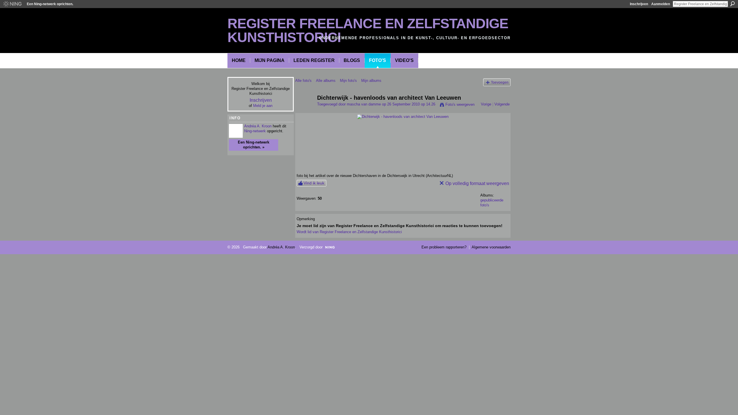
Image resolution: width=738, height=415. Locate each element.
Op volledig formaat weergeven (477, 183)
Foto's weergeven (460, 104)
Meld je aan (262, 105)
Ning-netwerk (255, 131)
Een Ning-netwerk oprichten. (50, 4)
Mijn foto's (348, 80)
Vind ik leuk (314, 183)
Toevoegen (500, 82)
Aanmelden (660, 4)
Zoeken (732, 3)
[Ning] (12, 4)
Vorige (486, 104)
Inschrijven (639, 4)
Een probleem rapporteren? (443, 247)
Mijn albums (371, 80)
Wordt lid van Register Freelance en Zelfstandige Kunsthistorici (349, 232)
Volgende (502, 104)
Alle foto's (303, 80)
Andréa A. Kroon (258, 126)
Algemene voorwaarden (491, 247)
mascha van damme (364, 104)
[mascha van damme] (304, 110)
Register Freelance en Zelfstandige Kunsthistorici (367, 30)
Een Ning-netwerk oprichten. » (253, 144)
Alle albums (326, 80)
